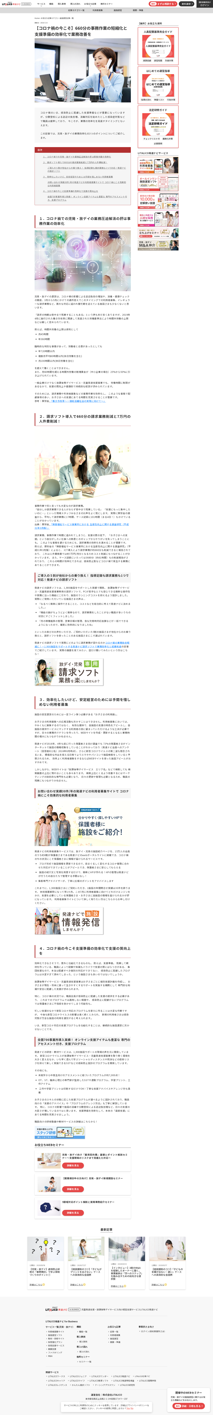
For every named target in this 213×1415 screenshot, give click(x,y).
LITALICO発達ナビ (121, 1376)
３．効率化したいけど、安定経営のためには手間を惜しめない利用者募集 (78, 176)
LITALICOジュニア (78, 1376)
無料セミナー (107, 4)
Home (37, 18)
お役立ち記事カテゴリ (49, 18)
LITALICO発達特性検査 (123, 1381)
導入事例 (62, 4)
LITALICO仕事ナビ (142, 1376)
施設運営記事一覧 (67, 18)
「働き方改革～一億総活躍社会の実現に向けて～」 (78, 401)
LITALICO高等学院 (147, 1381)
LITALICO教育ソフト (99, 1381)
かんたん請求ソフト (81, 1385)
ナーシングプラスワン (105, 1385)
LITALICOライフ (77, 1381)
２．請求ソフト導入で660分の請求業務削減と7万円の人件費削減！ (75, 162)
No (132, 1408)
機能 (51, 4)
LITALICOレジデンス (57, 1385)
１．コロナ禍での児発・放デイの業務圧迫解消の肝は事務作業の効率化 (77, 156)
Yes (128, 1408)
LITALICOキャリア (56, 1381)
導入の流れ (75, 4)
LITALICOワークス (56, 1376)
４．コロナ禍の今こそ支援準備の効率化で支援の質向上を (70, 191)
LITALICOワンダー (99, 1376)
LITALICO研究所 (127, 1385)
